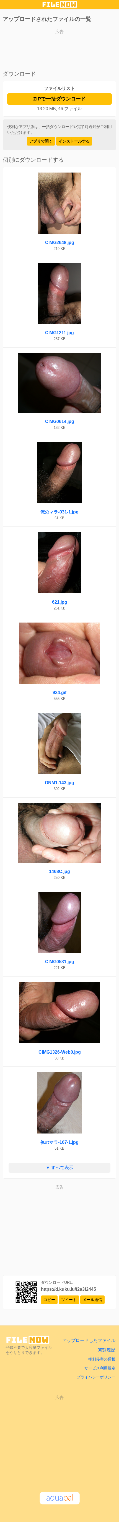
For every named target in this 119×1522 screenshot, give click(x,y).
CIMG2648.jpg (59, 242)
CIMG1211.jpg (59, 332)
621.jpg (59, 602)
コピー (49, 1299)
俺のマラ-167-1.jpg (59, 1142)
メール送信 (92, 1299)
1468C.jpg (59, 871)
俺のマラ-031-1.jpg (59, 512)
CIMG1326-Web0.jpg (59, 1052)
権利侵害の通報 (101, 1359)
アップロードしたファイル (88, 1340)
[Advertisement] (59, 50)
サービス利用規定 (99, 1368)
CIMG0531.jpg (59, 961)
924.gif (59, 692)
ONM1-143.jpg (59, 782)
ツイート (69, 1299)
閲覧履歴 (106, 1350)
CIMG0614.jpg (59, 421)
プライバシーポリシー (96, 1377)
